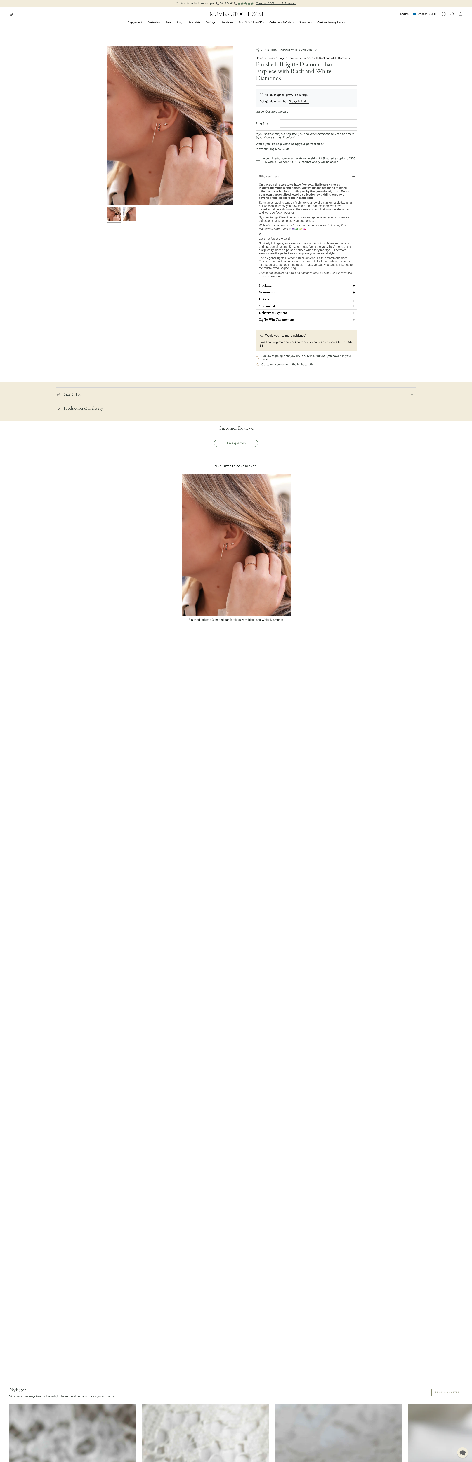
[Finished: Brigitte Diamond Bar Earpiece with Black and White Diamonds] (236, 545)
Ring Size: (262, 123)
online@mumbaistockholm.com (289, 342)
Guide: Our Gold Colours (272, 111)
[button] (452, 14)
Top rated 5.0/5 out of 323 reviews (276, 3)
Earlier (107, 125)
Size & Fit (72, 394)
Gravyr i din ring (299, 101)
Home (259, 58)
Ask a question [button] (236, 443)
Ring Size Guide (278, 149)
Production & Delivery (83, 408)
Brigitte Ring (288, 268)
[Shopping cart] (460, 14)
